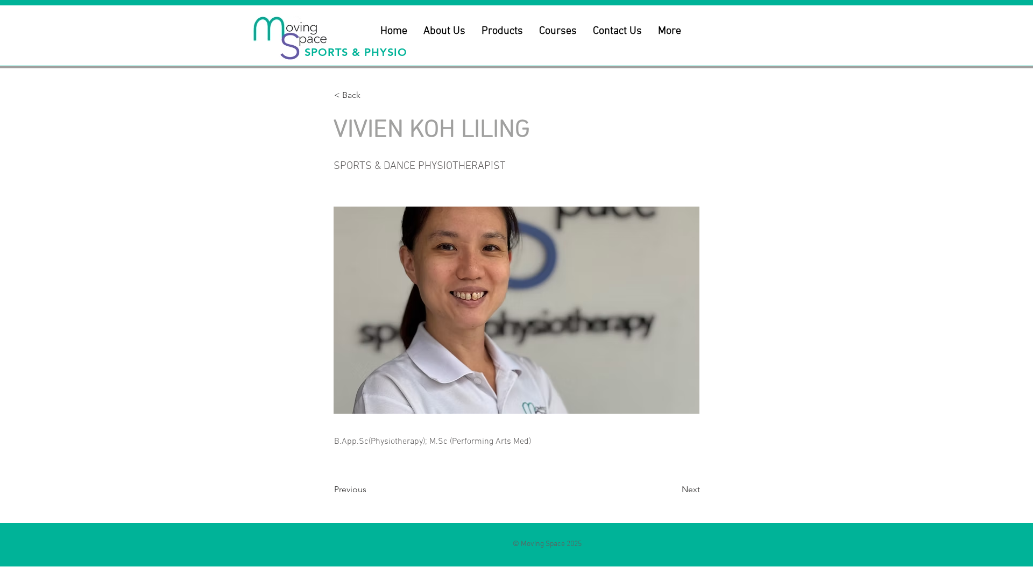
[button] (444, 31)
